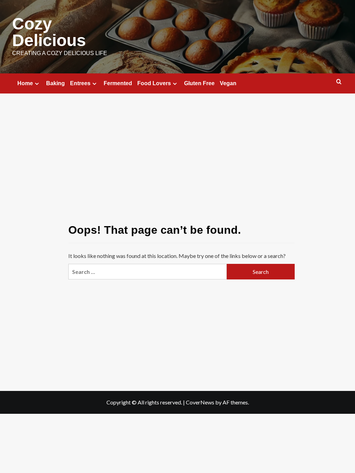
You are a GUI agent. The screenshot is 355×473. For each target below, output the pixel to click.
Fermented (118, 83)
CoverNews (200, 402)
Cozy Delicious (49, 32)
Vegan (228, 83)
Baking (55, 83)
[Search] (339, 82)
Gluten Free (199, 83)
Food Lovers (154, 83)
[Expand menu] (37, 84)
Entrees (80, 83)
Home (25, 83)
